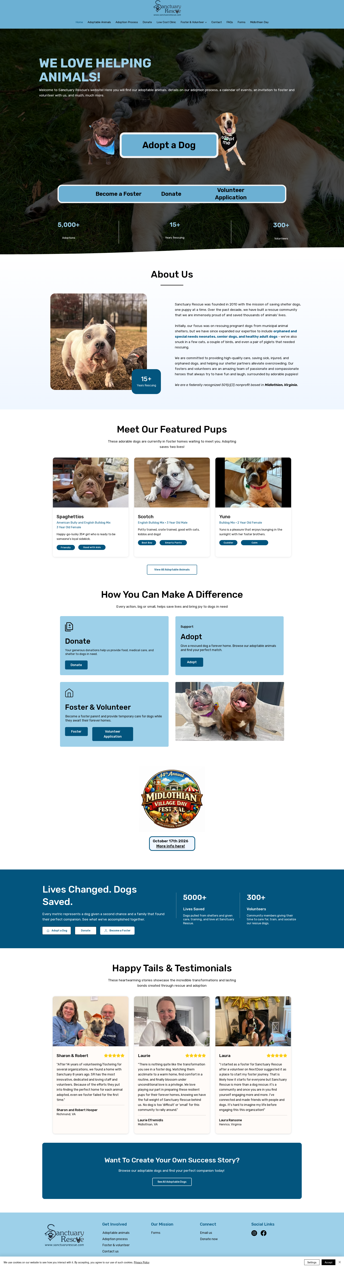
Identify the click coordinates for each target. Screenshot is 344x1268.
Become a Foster (119, 193)
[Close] (340, 1262)
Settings (311, 1262)
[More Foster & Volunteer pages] (206, 22)
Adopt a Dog (169, 145)
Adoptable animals (116, 1233)
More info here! (170, 846)
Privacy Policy (141, 1262)
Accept (328, 1262)
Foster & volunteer (116, 1245)
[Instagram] (254, 1233)
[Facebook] (263, 1233)
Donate (172, 193)
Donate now (209, 1239)
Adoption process (115, 1239)
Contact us (110, 1251)
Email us (206, 1233)
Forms (155, 1233)
